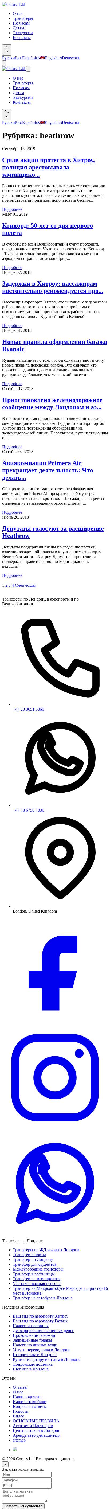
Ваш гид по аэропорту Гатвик (40, 1321)
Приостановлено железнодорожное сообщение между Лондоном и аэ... (52, 403)
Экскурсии (23, 32)
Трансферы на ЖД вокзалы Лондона (46, 1250)
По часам (21, 23)
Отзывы (20, 1387)
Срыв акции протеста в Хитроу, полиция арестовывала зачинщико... (48, 167)
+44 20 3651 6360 (28, 709)
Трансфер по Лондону (33, 1259)
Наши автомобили (29, 1401)
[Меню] (4, 63)
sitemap (19, 1440)
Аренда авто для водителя (36, 1435)
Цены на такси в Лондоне (36, 1430)
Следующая (25, 585)
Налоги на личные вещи (35, 1345)
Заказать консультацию (23, 1506)
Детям (18, 28)
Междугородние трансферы (38, 1269)
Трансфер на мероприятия (36, 1278)
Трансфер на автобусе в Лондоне (43, 1298)
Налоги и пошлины (31, 1325)
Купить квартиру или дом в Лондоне (46, 1359)
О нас (18, 13)
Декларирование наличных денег (43, 1330)
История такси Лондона (35, 1354)
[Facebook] (55, 1022)
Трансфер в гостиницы (34, 1274)
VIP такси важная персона (37, 1283)
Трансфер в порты (29, 1254)
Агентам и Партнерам (33, 1425)
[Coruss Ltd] (13, 4)
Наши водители (27, 1397)
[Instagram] (55, 1129)
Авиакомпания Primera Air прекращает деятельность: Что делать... (47, 470)
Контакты (22, 37)
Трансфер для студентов (35, 1264)
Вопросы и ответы (30, 1406)
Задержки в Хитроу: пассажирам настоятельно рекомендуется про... (52, 287)
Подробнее (12, 209)
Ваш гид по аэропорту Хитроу (40, 1316)
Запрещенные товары (32, 1340)
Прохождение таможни (34, 1335)
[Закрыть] (28, 69)
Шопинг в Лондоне (31, 1369)
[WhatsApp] (55, 1236)
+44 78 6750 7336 (28, 810)
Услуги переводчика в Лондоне (41, 1350)
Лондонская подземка (33, 1364)
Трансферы (23, 18)
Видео (18, 1416)
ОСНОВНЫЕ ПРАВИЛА (36, 1421)
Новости (21, 1411)
